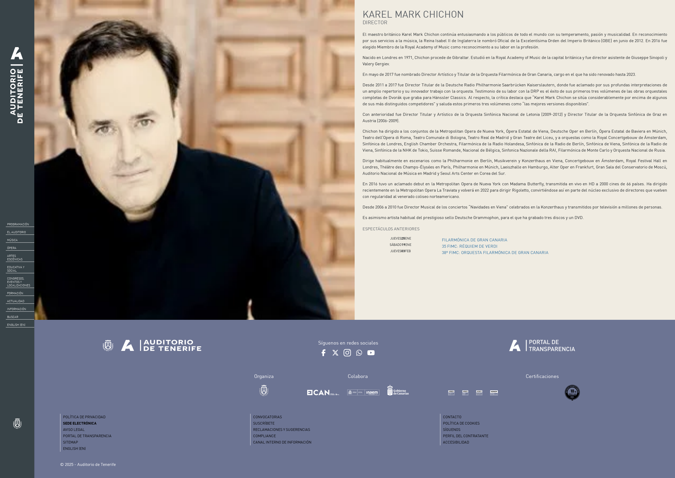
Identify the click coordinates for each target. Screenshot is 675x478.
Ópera (11, 248)
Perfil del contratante (465, 436)
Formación (15, 293)
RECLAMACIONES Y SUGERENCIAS (281, 429)
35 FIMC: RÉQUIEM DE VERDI (470, 246)
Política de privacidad (84, 417)
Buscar (12, 317)
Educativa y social (15, 268)
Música (12, 240)
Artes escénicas (14, 257)
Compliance (264, 436)
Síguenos (451, 429)
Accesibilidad (456, 442)
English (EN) (16, 325)
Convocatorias (267, 417)
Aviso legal (74, 429)
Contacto (452, 417)
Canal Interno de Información (282, 442)
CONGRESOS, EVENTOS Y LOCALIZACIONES (18, 282)
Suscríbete (263, 423)
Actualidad (15, 301)
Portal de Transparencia (87, 436)
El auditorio (16, 232)
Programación (18, 224)
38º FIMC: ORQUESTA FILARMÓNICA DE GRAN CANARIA (495, 252)
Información (16, 309)
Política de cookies (461, 423)
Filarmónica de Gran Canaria (474, 239)
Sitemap (70, 442)
